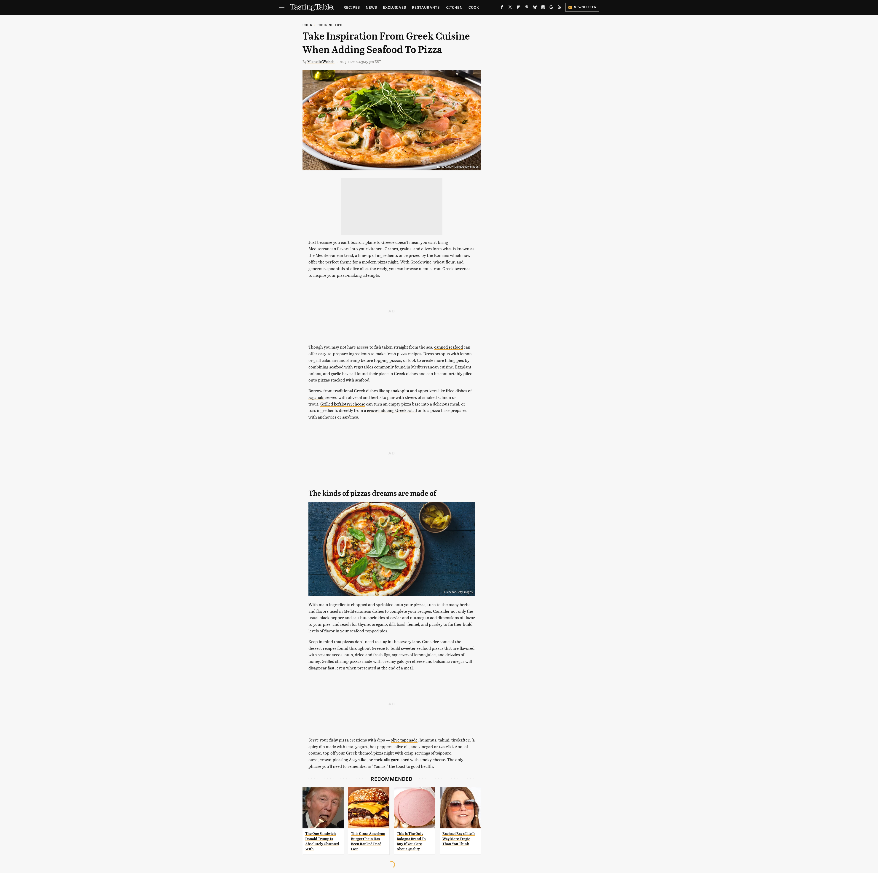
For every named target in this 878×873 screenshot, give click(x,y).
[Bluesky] (535, 8)
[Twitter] (510, 8)
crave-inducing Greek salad (392, 410)
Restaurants (426, 7)
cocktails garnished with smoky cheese (409, 759)
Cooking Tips (330, 24)
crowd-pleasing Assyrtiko (343, 759)
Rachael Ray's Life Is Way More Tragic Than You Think (458, 838)
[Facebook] (502, 8)
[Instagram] (543, 8)
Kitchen (454, 7)
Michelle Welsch (321, 61)
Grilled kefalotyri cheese (342, 404)
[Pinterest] (526, 8)
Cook (473, 7)
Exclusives (394, 7)
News (371, 7)
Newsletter (585, 7)
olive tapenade (404, 740)
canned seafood (448, 347)
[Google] (551, 8)
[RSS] (559, 8)
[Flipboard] (518, 8)
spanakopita (397, 390)
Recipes (352, 7)
